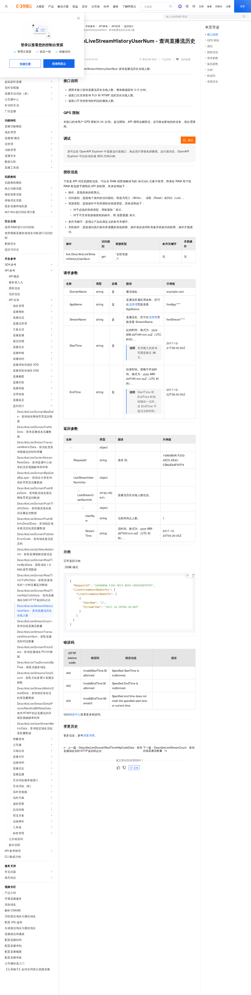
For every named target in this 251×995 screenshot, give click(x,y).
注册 (228, 6)
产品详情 (166, 59)
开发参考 (90, 26)
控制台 (218, 6)
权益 (75, 6)
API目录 (116, 26)
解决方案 (63, 6)
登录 (242, 6)
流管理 (133, 304)
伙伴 (106, 6)
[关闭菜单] (6, 6)
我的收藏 (185, 59)
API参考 (103, 26)
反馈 (136, 767)
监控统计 (129, 26)
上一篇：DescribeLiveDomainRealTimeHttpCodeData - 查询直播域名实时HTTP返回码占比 (103, 749)
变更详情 (89, 735)
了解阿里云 (129, 6)
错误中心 (75, 714)
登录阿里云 (59, 64)
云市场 (95, 6)
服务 (115, 6)
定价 (84, 6)
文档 (201, 6)
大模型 (40, 6)
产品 (51, 6)
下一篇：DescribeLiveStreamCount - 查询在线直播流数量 (169, 749)
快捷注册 (25, 64)
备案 (209, 6)
